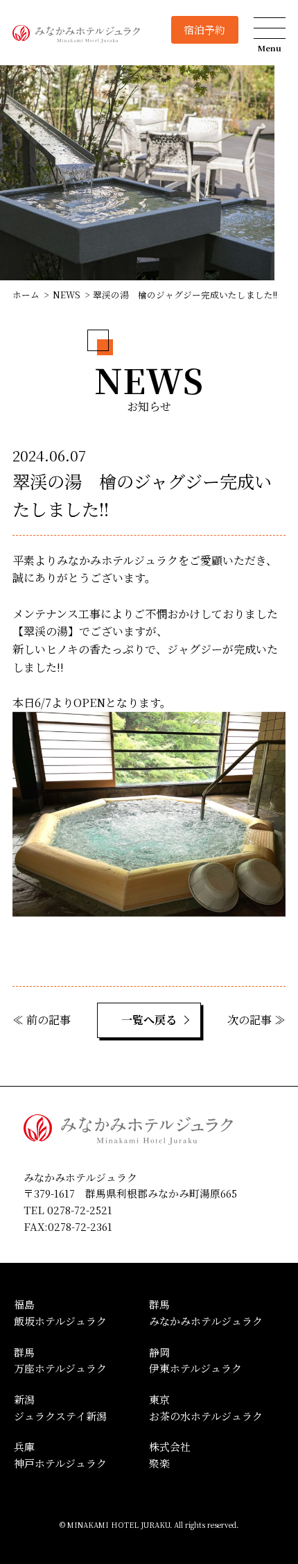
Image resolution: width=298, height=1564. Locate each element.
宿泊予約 (204, 29)
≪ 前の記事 (41, 1020)
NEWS (66, 294)
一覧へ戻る (149, 1020)
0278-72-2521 (79, 1209)
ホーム (26, 294)
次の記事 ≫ (256, 1020)
